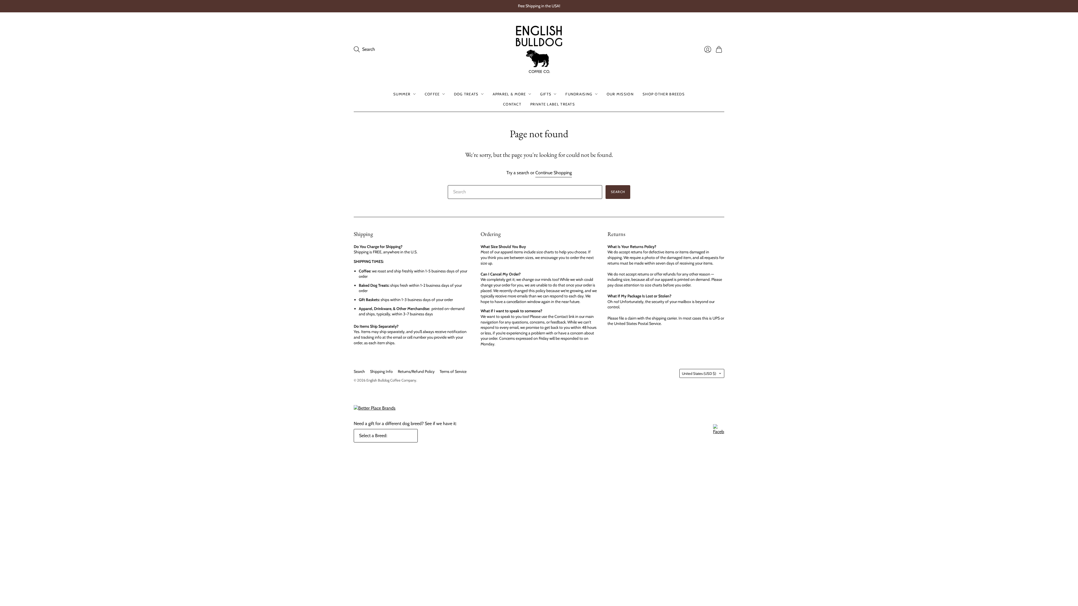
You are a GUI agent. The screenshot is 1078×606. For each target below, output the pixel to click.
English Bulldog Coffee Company (391, 380)
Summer (402, 94)
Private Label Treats (552, 104)
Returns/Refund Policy (416, 371)
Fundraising (578, 94)
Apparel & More (509, 94)
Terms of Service (453, 371)
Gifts (546, 94)
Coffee (432, 94)
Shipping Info (381, 371)
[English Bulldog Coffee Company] (539, 49)
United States (699, 373)
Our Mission (620, 94)
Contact (512, 104)
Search (618, 192)
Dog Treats (466, 94)
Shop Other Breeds (664, 94)
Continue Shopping (553, 172)
